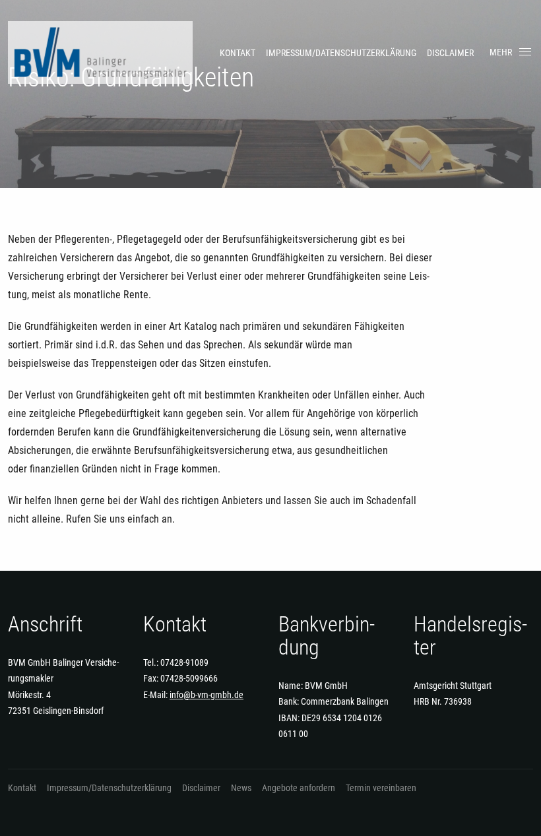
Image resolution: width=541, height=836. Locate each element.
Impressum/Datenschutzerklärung (341, 53)
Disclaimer (450, 53)
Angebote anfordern (298, 788)
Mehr (501, 52)
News (241, 788)
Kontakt (237, 53)
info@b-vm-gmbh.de (206, 695)
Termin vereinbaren (381, 788)
